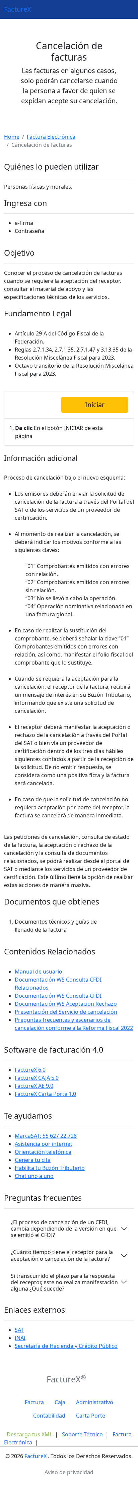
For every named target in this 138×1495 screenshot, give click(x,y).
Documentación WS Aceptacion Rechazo (66, 1003)
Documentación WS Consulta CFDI (58, 995)
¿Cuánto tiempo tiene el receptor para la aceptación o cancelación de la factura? (62, 1255)
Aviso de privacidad (69, 1472)
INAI (20, 1338)
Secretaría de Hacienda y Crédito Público (66, 1346)
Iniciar (95, 404)
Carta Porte (90, 1415)
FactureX (17, 9)
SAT (19, 1329)
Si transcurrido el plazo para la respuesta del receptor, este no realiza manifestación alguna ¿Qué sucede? (64, 1282)
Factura (34, 1402)
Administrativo (94, 1402)
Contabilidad (49, 1415)
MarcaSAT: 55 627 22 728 (46, 1135)
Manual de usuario (38, 971)
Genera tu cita (33, 1160)
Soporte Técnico (82, 1434)
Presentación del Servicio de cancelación (66, 1011)
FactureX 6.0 (30, 1069)
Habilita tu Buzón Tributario (50, 1168)
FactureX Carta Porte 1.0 (45, 1094)
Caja (60, 1402)
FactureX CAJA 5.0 (37, 1077)
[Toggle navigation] (124, 9)
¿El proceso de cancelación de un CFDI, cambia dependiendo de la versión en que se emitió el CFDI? (64, 1229)
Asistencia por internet (43, 1143)
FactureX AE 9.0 (34, 1085)
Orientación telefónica (43, 1152)
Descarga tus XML (29, 1434)
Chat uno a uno (34, 1176)
